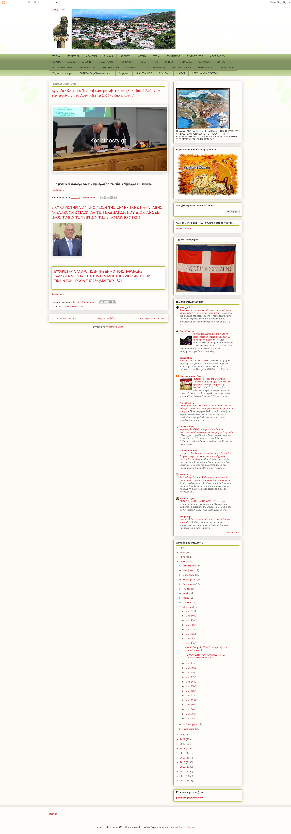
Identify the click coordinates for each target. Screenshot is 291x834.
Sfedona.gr (186, 474)
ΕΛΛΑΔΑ (108, 56)
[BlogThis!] (105, 197)
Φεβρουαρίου (190, 724)
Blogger (190, 827)
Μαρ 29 (190, 620)
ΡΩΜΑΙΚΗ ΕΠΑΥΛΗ (62, 67)
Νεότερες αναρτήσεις (64, 318)
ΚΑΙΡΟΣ (181, 73)
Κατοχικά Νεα (187, 307)
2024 (183, 557)
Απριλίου (188, 602)
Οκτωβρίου (189, 575)
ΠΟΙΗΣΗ (143, 62)
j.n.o (156, 62)
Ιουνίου (187, 593)
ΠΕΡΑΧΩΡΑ (73, 56)
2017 (183, 757)
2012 (183, 780)
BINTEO (221, 62)
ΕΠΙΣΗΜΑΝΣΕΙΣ (111, 67)
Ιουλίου (187, 588)
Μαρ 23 (190, 643)
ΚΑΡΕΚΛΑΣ (132, 67)
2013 (183, 776)
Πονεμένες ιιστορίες (181, 67)
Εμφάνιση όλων (233, 533)
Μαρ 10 (190, 704)
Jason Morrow (171, 827)
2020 (183, 744)
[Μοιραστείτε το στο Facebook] (111, 197)
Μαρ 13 (190, 691)
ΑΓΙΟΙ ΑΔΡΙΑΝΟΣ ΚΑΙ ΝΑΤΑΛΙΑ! (196, 501)
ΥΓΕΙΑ (156, 56)
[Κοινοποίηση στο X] (108, 197)
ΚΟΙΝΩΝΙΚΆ (126, 62)
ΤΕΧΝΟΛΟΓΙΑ (205, 67)
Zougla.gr (185, 516)
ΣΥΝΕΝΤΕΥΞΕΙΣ (195, 56)
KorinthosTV (187, 402)
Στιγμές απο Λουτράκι (62, 73)
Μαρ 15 (190, 686)
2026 (183, 548)
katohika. (53, 814)
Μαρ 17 (190, 677)
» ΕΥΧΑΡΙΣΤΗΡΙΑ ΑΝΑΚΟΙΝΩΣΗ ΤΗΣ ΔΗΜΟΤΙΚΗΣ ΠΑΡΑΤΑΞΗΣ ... (205, 656)
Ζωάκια (72, 62)
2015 (183, 766)
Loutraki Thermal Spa (154, 67)
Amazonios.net (188, 450)
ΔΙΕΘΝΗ (86, 62)
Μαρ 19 (190, 672)
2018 (183, 753)
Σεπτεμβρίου (190, 579)
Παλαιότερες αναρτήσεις (151, 318)
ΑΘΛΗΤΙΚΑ (91, 56)
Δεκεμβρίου (189, 565)
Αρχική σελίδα (106, 318)
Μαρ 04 (190, 718)
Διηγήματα (124, 73)
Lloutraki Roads (226, 67)
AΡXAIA (142, 56)
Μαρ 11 (190, 700)
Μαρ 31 (190, 611)
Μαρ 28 (190, 625)
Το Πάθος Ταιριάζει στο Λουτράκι (96, 73)
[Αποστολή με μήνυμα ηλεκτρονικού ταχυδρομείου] (102, 197)
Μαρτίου (187, 607)
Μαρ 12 (190, 695)
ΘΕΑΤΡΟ (56, 62)
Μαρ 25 (190, 638)
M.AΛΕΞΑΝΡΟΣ (144, 73)
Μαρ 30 (190, 615)
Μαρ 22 (190, 663)
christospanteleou (87, 67)
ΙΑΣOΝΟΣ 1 (126, 56)
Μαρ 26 (190, 634)
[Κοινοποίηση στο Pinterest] (115, 197)
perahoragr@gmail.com (189, 797)
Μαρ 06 (190, 714)
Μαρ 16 (190, 681)
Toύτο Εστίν (164, 73)
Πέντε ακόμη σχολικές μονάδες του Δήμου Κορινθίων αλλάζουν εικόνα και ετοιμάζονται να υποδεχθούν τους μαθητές (206, 408)
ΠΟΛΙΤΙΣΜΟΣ (173, 56)
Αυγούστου (189, 584)
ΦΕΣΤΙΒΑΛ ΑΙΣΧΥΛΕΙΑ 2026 (194, 360)
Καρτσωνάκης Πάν (190, 376)
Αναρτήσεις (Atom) (115, 327)
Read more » (58, 190)
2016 (183, 762)
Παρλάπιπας (187, 331)
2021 (183, 739)
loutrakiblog (187, 426)
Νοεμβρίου (189, 570)
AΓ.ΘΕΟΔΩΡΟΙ (217, 56)
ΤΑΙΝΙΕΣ (169, 62)
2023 (183, 561)
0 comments (89, 197)
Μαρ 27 (190, 629)
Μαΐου (186, 597)
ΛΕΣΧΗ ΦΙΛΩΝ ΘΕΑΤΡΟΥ (205, 73)
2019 (183, 748)
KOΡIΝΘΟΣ (204, 62)
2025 (183, 552)
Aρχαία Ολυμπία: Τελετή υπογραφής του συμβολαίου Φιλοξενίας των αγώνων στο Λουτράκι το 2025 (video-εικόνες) (106, 93)
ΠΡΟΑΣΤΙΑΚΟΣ (105, 62)
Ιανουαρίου (189, 729)
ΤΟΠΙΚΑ (56, 56)
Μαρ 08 (190, 709)
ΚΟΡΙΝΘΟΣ (186, 62)
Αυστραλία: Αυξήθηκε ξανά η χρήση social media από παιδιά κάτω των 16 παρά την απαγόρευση (211, 337)
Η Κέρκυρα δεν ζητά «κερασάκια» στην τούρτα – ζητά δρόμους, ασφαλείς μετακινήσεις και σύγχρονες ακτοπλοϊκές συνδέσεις (206, 456)
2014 (183, 771)
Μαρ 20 (190, 668)
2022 (183, 734)
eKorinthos (186, 358)
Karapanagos (187, 498)
